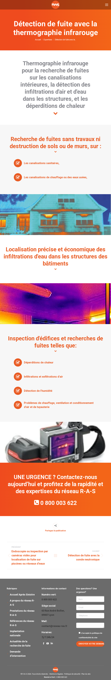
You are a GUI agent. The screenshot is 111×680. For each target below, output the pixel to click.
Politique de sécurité (72, 674)
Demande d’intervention (18, 653)
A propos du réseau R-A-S (22, 602)
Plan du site (85, 674)
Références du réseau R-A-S (22, 623)
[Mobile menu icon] (106, 4)
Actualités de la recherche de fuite (20, 643)
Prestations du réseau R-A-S (22, 612)
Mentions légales (56, 674)
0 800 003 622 (58, 503)
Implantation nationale (17, 633)
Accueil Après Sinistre (22, 594)
